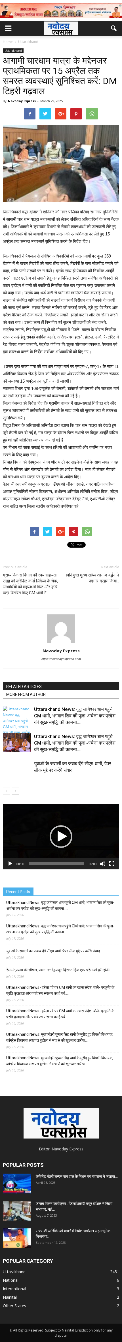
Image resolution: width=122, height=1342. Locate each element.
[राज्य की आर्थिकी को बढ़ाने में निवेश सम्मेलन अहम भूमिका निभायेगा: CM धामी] (17, 1238)
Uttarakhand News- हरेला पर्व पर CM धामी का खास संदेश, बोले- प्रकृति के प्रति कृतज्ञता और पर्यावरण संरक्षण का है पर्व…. (60, 990)
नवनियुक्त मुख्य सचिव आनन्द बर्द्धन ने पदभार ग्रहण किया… (91, 578)
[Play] (10, 864)
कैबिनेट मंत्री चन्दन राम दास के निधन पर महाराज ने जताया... (77, 1176)
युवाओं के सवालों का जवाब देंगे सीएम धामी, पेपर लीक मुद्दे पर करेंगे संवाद (53, 951)
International (14, 1288)
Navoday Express (22, 101)
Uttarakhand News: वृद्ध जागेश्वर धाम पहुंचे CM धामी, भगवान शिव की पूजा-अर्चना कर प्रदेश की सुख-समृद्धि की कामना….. (74, 715)
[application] (61, 836)
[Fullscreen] (112, 864)
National (10, 1280)
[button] (114, 28)
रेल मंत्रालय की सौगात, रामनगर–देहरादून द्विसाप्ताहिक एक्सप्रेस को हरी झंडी (58, 970)
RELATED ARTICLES (24, 686)
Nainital (10, 1297)
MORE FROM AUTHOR (26, 694)
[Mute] (103, 864)
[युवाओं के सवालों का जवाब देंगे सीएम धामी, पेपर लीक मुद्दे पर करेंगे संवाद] (17, 774)
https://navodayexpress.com (61, 659)
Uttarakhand (13, 51)
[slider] (56, 863)
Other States (14, 1305)
